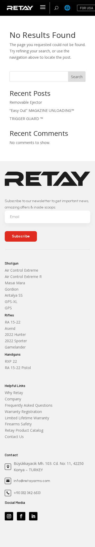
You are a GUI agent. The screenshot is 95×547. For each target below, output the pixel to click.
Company (13, 398)
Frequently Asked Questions (29, 405)
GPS (8, 307)
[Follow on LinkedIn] (33, 516)
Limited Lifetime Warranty (27, 417)
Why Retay (14, 392)
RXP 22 (11, 361)
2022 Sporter (16, 340)
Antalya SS (14, 295)
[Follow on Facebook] (21, 516)
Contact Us (14, 436)
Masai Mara (15, 282)
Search (77, 76)
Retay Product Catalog (24, 430)
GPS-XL (11, 301)
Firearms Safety (18, 423)
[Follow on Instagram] (9, 516)
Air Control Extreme (21, 270)
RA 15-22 (12, 322)
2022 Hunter (15, 334)
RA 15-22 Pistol (18, 367)
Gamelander (15, 347)
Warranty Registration (23, 411)
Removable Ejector (26, 102)
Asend (10, 328)
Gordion (11, 289)
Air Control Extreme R (23, 276)
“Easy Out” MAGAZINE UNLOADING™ (42, 110)
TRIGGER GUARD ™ (26, 118)
